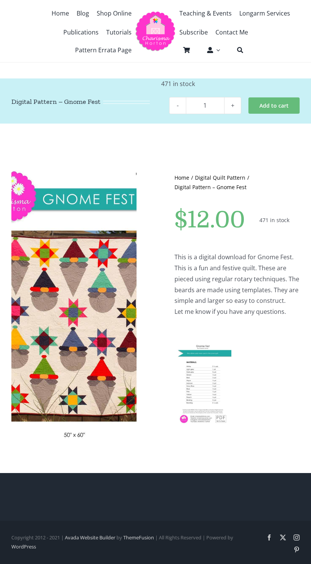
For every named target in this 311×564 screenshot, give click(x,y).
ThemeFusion (138, 537)
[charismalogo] (155, 14)
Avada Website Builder (90, 537)
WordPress (23, 546)
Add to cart (274, 105)
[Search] (236, 50)
